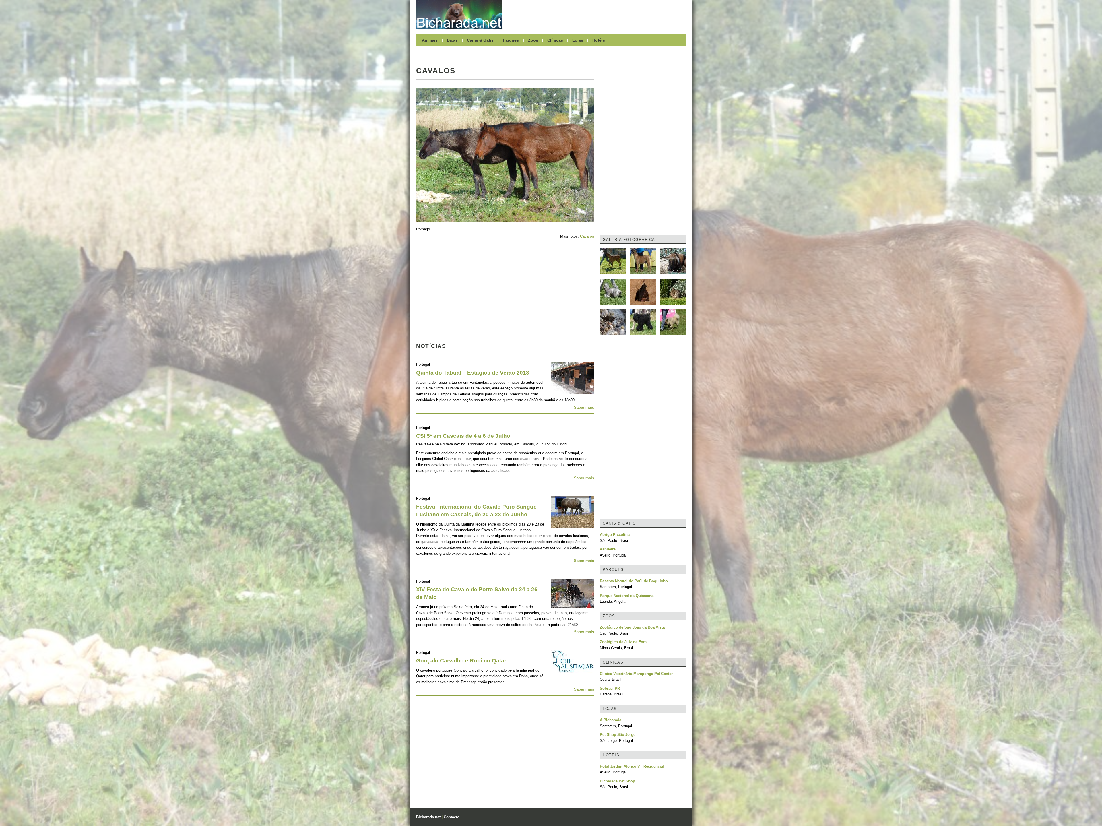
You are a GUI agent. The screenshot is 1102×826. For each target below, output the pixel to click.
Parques (511, 40)
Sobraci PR (610, 688)
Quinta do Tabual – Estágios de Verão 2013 (472, 373)
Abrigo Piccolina (615, 534)
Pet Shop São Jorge (617, 734)
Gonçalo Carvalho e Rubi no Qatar (461, 661)
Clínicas (555, 40)
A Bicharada (610, 720)
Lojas (577, 40)
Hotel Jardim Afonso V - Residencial (632, 766)
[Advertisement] (597, 14)
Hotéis (598, 40)
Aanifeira (608, 549)
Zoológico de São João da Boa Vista (632, 627)
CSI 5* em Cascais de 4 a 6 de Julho (463, 436)
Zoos (533, 40)
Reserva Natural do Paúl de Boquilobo (634, 581)
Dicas (452, 40)
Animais (430, 40)
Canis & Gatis (480, 40)
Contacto (451, 817)
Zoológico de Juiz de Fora (623, 642)
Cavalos (587, 236)
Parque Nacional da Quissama (626, 596)
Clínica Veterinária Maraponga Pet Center (636, 674)
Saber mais (584, 407)
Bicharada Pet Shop (617, 781)
